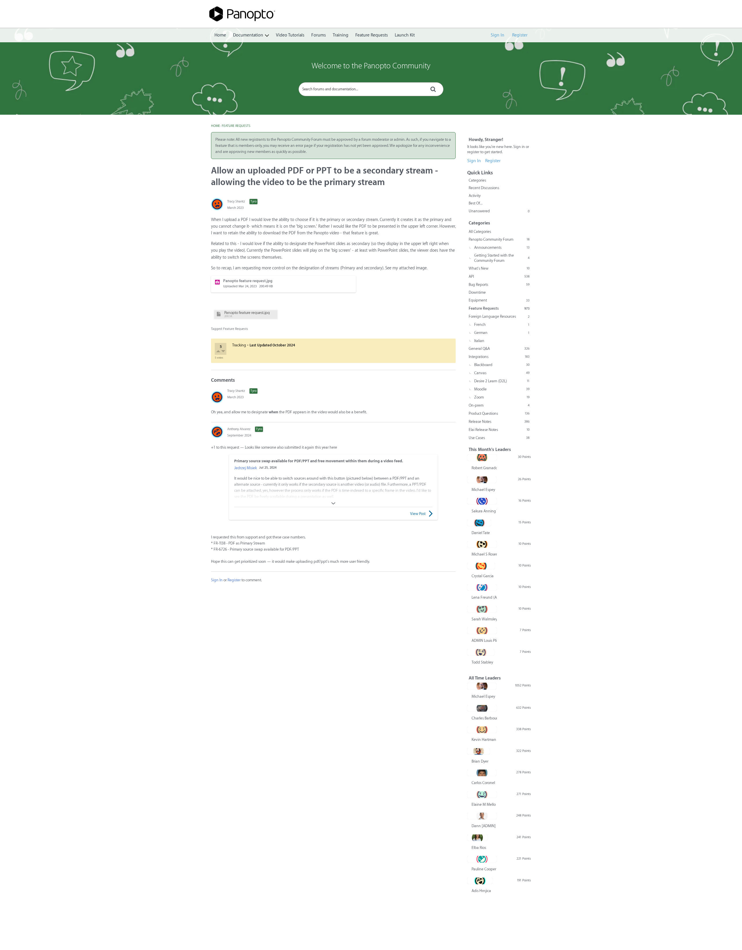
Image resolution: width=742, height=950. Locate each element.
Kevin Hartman (484, 739)
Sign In (497, 35)
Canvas (502, 373)
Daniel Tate (481, 533)
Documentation (248, 35)
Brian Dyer (480, 761)
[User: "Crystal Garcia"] (481, 565)
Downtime (477, 292)
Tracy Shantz (236, 201)
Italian (479, 341)
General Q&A (499, 348)
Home (220, 35)
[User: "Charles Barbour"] (482, 708)
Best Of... (476, 203)
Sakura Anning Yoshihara (484, 511)
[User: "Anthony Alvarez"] (217, 432)
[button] (218, 352)
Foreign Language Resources (499, 316)
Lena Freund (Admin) (484, 597)
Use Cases (499, 438)
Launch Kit (405, 35)
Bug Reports (499, 284)
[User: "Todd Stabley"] (480, 652)
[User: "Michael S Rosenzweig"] (482, 544)
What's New (499, 268)
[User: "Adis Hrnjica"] (479, 880)
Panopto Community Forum (499, 239)
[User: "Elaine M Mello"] (482, 794)
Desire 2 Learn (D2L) (502, 381)
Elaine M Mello (484, 804)
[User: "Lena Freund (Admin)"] (482, 587)
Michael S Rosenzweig (484, 554)
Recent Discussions (484, 188)
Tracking (239, 345)
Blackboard (502, 365)
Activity (475, 195)
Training (340, 35)
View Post (417, 513)
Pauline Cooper (484, 869)
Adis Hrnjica (481, 891)
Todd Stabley (482, 662)
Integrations (499, 357)
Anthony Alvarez (238, 429)
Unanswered (499, 211)
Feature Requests (371, 35)
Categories (477, 180)
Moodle (502, 389)
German (502, 332)
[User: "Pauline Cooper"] (482, 859)
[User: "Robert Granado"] (482, 457)
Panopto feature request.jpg (247, 313)
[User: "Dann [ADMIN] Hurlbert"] (482, 815)
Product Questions (499, 413)
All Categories (480, 231)
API (499, 276)
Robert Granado (484, 468)
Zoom (502, 397)
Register (520, 35)
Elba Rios (479, 847)
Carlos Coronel (483, 783)
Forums (318, 35)
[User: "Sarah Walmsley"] (482, 609)
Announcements (502, 247)
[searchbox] (371, 89)
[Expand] (333, 503)
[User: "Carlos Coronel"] (482, 772)
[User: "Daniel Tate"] (479, 522)
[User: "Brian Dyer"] (478, 751)
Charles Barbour (484, 718)
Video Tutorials (290, 35)
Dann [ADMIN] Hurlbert (484, 826)
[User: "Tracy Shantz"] (217, 204)
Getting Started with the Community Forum (502, 258)
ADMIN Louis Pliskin (484, 640)
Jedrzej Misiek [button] (245, 468)
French (502, 324)
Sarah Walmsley (484, 619)
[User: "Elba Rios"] (477, 837)
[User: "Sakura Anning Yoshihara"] (482, 501)
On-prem (499, 405)
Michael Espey (483, 489)
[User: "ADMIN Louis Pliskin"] (482, 630)
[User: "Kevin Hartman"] (482, 729)
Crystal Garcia (483, 576)
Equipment (499, 300)
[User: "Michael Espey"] (482, 479)
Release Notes (499, 421)
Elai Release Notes (499, 429)
